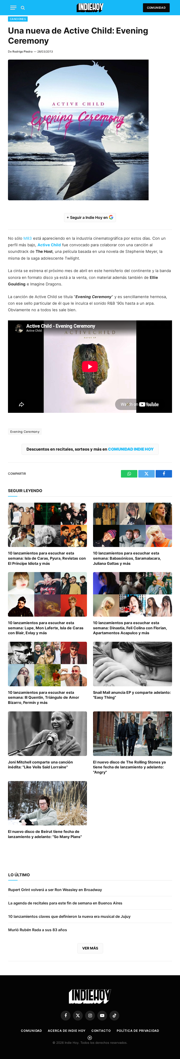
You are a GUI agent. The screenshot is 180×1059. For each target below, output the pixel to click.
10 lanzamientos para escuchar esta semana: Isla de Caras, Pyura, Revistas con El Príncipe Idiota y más (47, 558)
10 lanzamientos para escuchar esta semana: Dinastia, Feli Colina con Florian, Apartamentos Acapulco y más (130, 627)
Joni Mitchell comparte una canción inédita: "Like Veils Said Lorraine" (40, 765)
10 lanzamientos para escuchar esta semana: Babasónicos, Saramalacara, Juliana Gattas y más (127, 558)
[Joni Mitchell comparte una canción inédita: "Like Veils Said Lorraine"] (47, 733)
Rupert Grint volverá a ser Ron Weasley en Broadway (55, 889)
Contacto (101, 1030)
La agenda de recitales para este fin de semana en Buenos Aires (65, 903)
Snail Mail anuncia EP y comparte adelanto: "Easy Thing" (132, 695)
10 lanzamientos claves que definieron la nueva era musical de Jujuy (69, 916)
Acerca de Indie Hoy (66, 1030)
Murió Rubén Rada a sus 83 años (37, 929)
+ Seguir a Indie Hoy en (88, 217)
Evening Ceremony (24, 431)
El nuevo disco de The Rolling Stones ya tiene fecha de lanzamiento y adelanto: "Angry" (129, 767)
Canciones (18, 19)
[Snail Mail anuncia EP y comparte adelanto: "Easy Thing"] (132, 664)
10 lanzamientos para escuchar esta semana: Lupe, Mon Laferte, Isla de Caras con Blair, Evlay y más (45, 627)
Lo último (19, 875)
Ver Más (90, 948)
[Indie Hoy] (90, 7)
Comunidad (156, 7)
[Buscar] (22, 7)
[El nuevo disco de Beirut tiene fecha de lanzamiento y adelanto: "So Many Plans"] (47, 803)
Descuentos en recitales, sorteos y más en (90, 449)
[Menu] (13, 7)
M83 (27, 238)
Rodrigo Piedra (22, 51)
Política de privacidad (138, 1030)
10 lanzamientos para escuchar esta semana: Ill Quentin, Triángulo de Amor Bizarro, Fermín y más (43, 697)
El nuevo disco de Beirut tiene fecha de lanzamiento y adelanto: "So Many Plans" (45, 834)
